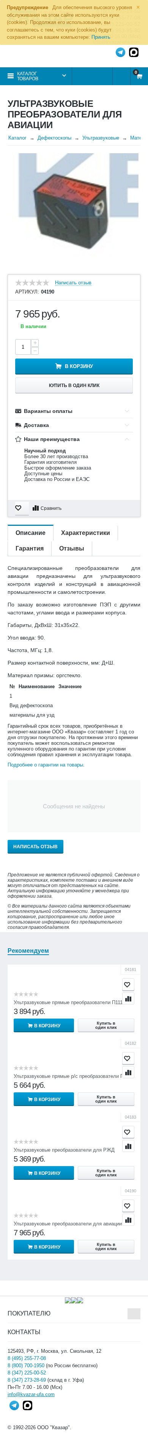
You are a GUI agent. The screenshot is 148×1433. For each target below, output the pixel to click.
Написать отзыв (73, 283)
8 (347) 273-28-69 (27, 1380)
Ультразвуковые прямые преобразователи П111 (68, 1002)
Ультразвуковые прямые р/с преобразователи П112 (72, 1076)
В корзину (79, 366)
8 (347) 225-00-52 (27, 1373)
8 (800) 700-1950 (26, 1365)
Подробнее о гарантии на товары (45, 765)
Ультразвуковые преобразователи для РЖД (64, 1150)
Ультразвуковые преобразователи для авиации (68, 1224)
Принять (100, 37)
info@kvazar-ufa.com (31, 1394)
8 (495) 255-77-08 (27, 1358)
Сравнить (51, 508)
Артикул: (27, 292)
